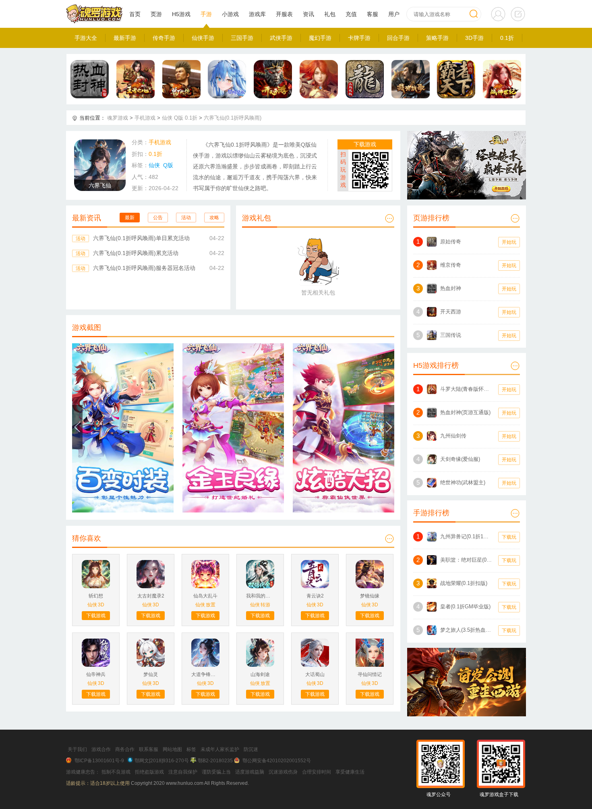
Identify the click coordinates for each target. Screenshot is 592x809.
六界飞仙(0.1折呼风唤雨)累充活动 (135, 253)
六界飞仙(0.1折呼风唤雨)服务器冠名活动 (144, 268)
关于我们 (77, 749)
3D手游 (474, 38)
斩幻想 (96, 595)
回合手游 (398, 38)
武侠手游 (281, 38)
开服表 (284, 14)
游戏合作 (101, 749)
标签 (191, 749)
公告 (158, 217)
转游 (265, 605)
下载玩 (509, 537)
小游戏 (230, 14)
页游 (156, 14)
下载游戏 (365, 144)
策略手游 (437, 38)
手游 (206, 14)
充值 (351, 14)
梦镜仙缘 (369, 595)
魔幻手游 (320, 38)
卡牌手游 (359, 38)
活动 (186, 217)
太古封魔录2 (150, 595)
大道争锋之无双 (205, 674)
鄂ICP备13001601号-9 (99, 760)
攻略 (214, 217)
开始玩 (509, 242)
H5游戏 (181, 14)
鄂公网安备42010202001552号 (276, 760)
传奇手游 (164, 38)
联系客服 (148, 749)
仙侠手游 (203, 38)
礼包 (329, 14)
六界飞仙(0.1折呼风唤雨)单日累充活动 (141, 238)
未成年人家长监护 (220, 749)
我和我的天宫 (260, 595)
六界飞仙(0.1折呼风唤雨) (232, 118)
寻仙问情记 (370, 674)
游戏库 (257, 14)
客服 (372, 14)
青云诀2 (315, 595)
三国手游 (242, 38)
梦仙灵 (150, 674)
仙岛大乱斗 (205, 595)
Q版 (178, 118)
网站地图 (172, 749)
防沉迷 (251, 749)
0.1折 (507, 38)
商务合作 (125, 749)
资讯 (308, 14)
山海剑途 (260, 674)
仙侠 (167, 118)
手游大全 (86, 38)
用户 (393, 14)
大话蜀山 (315, 674)
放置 (210, 605)
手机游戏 (145, 118)
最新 (130, 217)
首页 (135, 14)
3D (101, 605)
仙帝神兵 (96, 674)
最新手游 (125, 38)
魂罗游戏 (117, 118)
